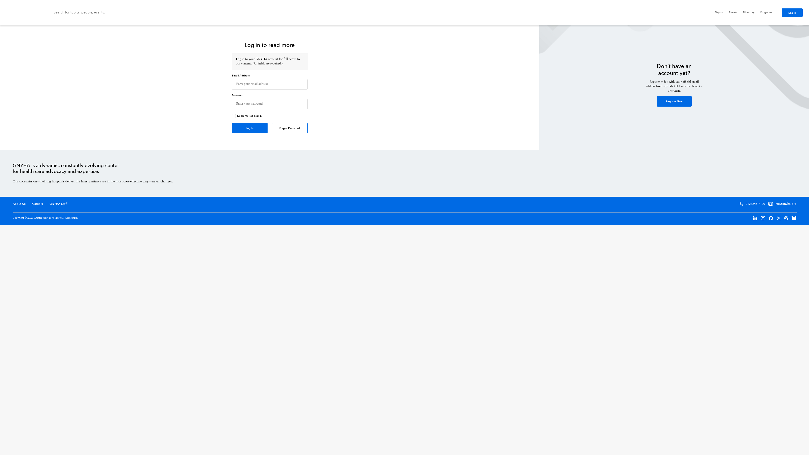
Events (733, 12)
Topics (719, 12)
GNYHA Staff (58, 203)
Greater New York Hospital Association (22, 12)
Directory (749, 12)
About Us (19, 203)
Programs (766, 12)
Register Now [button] (674, 101)
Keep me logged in (249, 116)
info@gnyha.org (785, 203)
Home (778, 172)
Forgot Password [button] (289, 128)
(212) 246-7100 (755, 203)
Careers (37, 203)
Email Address (241, 76)
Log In (792, 13)
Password (238, 95)
